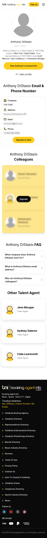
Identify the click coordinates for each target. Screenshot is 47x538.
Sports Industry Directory (16, 495)
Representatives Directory (17, 424)
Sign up (33, 4)
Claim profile (25, 74)
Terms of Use (11, 460)
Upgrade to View (23, 140)
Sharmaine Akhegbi (36, 58)
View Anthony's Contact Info (23, 66)
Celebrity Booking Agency (16, 413)
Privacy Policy (11, 466)
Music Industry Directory (16, 448)
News (7, 500)
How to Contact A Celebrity (17, 477)
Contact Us (10, 471)
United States (29, 53)
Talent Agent (19, 46)
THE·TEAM (8, 105)
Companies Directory (14, 489)
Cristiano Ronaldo (22, 404)
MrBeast (10, 404)
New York (18, 53)
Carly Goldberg (17, 58)
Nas (3, 404)
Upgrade (24, 199)
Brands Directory (12, 442)
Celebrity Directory (13, 419)
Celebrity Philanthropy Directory (19, 436)
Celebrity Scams (12, 483)
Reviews (9, 453)
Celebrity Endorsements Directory (20, 430)
